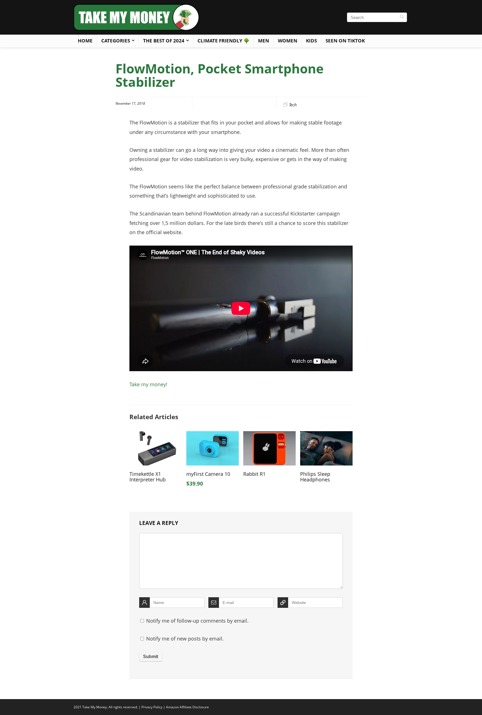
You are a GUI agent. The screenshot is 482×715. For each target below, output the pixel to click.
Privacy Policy (151, 707)
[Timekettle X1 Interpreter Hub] (155, 435)
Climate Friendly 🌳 (223, 40)
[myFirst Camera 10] (212, 435)
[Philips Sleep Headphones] (326, 435)
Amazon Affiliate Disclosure (187, 707)
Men (263, 40)
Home (85, 40)
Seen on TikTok (345, 40)
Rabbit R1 (254, 474)
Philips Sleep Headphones (315, 477)
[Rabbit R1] (269, 435)
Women (287, 40)
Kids (311, 40)
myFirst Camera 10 (208, 474)
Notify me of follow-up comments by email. (197, 620)
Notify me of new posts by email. (185, 638)
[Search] (402, 17)
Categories (115, 40)
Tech (293, 104)
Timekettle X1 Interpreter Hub (147, 477)
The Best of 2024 (163, 40)
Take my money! (148, 384)
